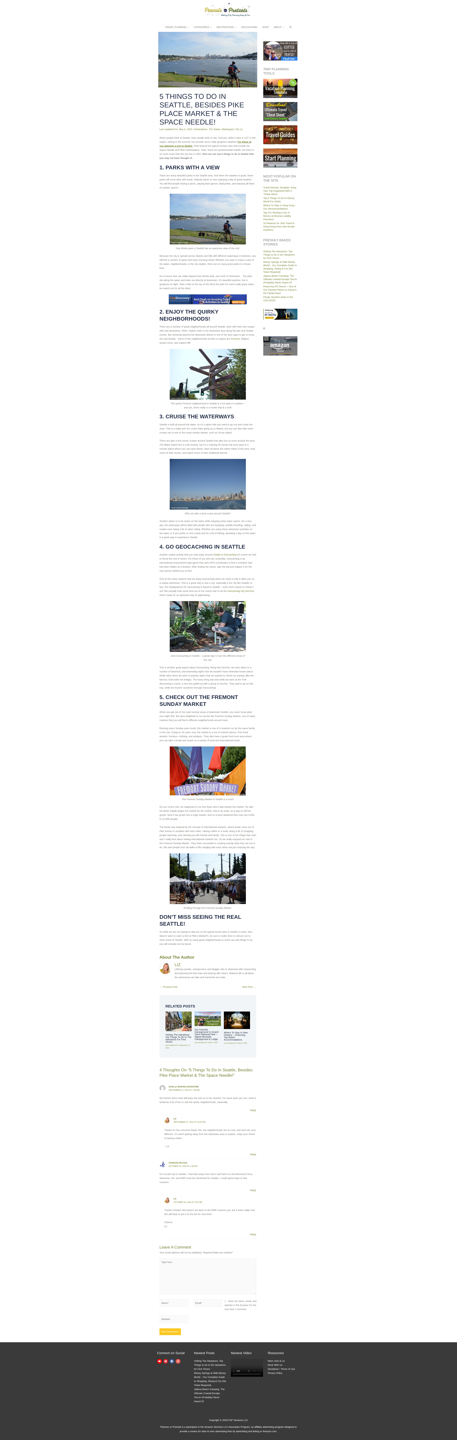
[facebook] (172, 1361)
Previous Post (168, 987)
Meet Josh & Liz (276, 1361)
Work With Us (275, 1365)
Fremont (235, 338)
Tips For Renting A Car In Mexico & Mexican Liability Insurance (277, 216)
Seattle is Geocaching (224, 554)
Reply (253, 1110)
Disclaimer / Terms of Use (281, 1369)
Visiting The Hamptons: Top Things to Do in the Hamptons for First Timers (178, 1038)
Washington (228, 129)
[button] (290, 27)
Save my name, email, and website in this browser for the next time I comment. (240, 1305)
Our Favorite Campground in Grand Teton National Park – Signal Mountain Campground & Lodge (206, 1034)
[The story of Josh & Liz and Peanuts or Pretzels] (280, 51)
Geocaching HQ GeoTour (240, 591)
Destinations (200, 129)
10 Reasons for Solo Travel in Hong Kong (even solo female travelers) (279, 226)
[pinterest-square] (166, 1361)
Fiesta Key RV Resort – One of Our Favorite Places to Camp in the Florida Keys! (280, 289)
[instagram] (178, 1361)
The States (214, 129)
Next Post (249, 987)
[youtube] (160, 1361)
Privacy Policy (275, 1373)
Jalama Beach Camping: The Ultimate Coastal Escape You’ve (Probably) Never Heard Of (280, 279)
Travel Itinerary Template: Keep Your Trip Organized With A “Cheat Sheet (279, 191)
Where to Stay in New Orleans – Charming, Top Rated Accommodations (236, 1036)
